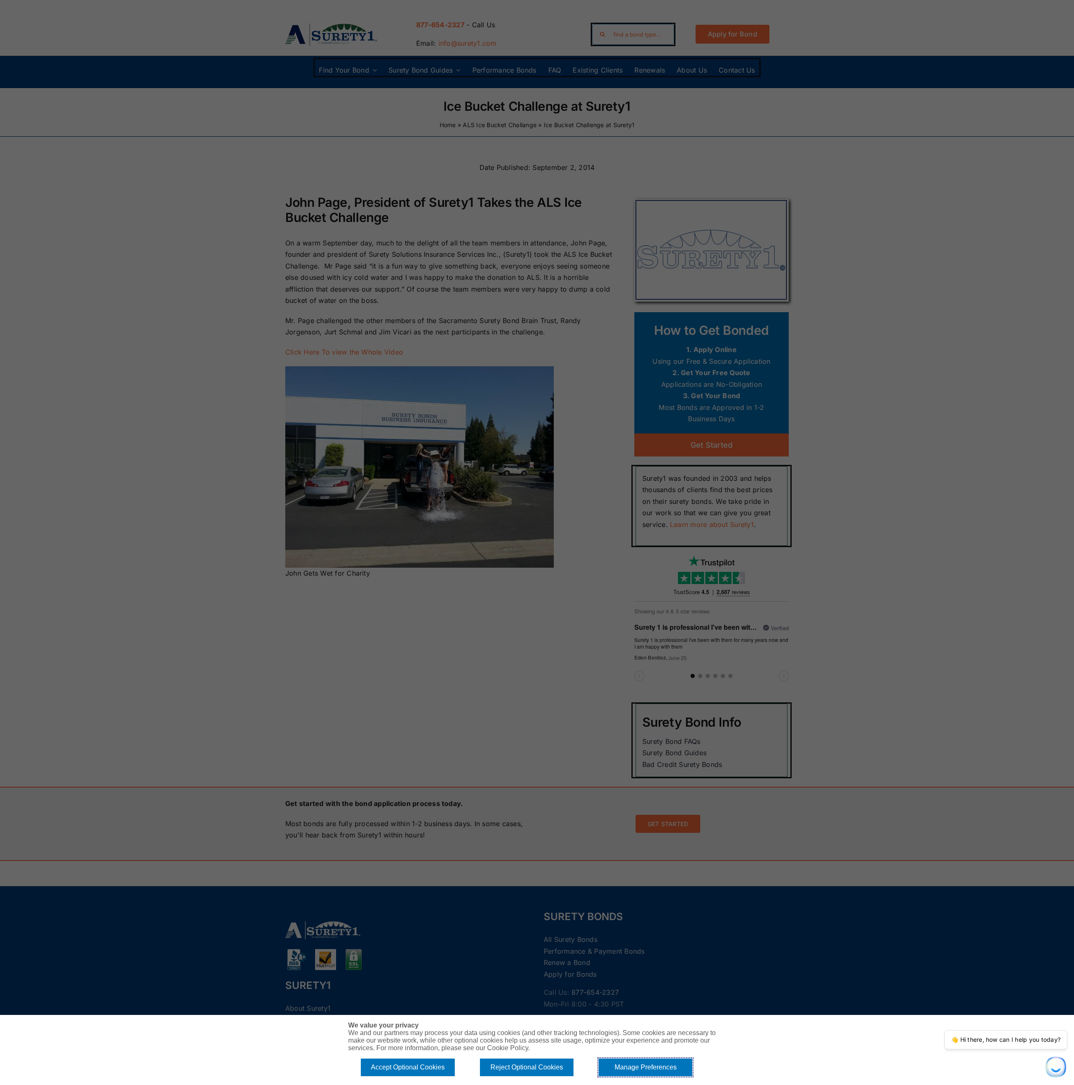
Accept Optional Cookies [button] (408, 1067)
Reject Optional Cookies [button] (526, 1067)
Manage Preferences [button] (646, 1067)
